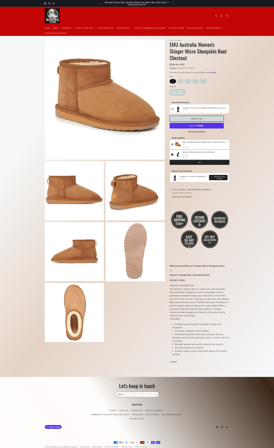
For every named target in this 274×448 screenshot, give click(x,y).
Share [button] (174, 362)
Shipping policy (127, 447)
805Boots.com (56, 447)
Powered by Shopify (69, 447)
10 (203, 81)
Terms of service (141, 447)
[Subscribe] (156, 394)
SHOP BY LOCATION (154, 410)
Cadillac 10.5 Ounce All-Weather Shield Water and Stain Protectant (205, 108)
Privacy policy (85, 447)
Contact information (112, 447)
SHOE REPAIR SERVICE (172, 415)
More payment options (196, 131)
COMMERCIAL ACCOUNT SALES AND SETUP (110, 415)
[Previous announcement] (100, 3)
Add (199, 162)
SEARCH (113, 410)
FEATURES (199, 336)
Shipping (173, 68)
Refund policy (97, 447)
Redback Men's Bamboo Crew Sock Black (199, 152)
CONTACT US (137, 410)
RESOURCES (137, 415)
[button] (67, 28)
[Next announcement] (173, 3)
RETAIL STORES (152, 415)
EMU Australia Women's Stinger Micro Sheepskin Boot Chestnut (205, 142)
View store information (182, 196)
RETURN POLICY (137, 419)
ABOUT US (124, 410)
